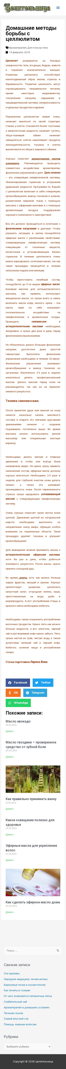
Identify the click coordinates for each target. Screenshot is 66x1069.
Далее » (10, 731)
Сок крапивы (12, 973)
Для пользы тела (37, 47)
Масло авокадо (18, 721)
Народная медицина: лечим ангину (26, 979)
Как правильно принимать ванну (31, 799)
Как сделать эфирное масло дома (33, 902)
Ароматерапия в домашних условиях (27, 1007)
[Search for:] (33, 950)
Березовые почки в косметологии (24, 984)
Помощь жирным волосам (20, 1024)
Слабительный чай (15, 1001)
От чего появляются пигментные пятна (28, 996)
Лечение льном (13, 1013)
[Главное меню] (58, 7)
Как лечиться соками (17, 990)
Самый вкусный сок (16, 1018)
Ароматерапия (17, 47)
